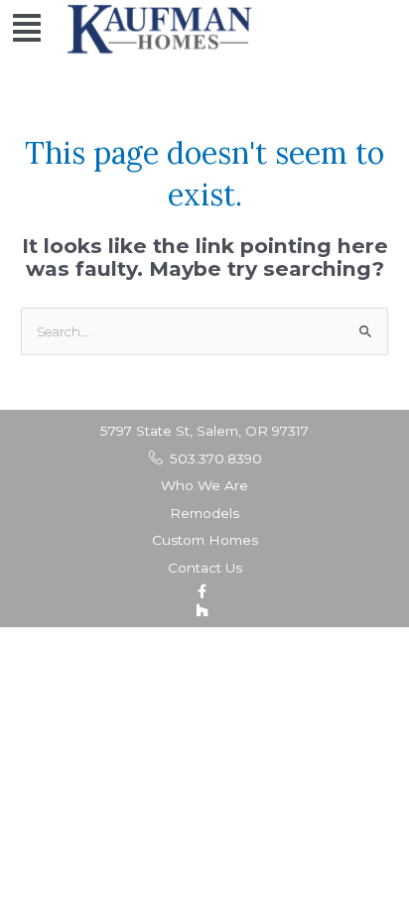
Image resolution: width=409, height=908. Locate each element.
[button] (27, 28)
